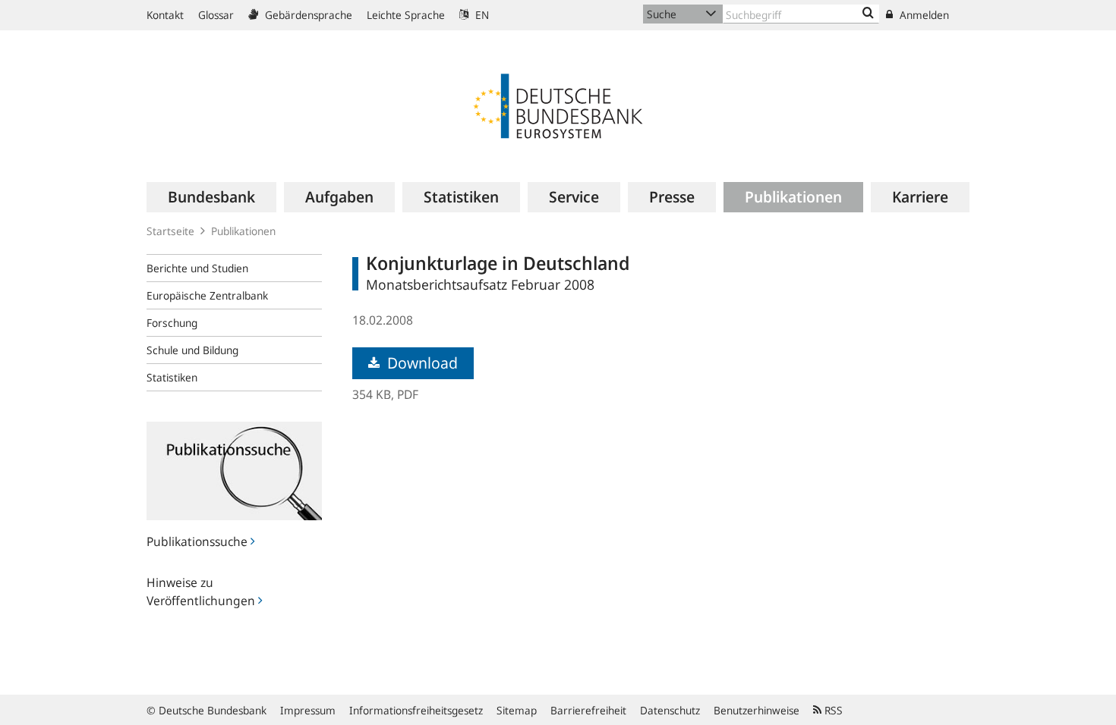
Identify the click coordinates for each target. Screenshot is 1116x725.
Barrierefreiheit (588, 710)
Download (420, 363)
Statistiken (172, 377)
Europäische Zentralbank (207, 295)
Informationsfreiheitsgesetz (416, 710)
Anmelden (923, 15)
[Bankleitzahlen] (868, 14)
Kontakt (165, 15)
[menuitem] (211, 197)
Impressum (308, 710)
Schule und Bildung (192, 350)
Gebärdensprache (307, 15)
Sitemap (517, 710)
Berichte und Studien (197, 268)
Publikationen (243, 231)
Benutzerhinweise (756, 710)
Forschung (172, 322)
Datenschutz (670, 710)
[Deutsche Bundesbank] (558, 104)
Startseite (170, 231)
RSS (832, 710)
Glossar (216, 15)
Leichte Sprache (406, 15)
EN (480, 15)
